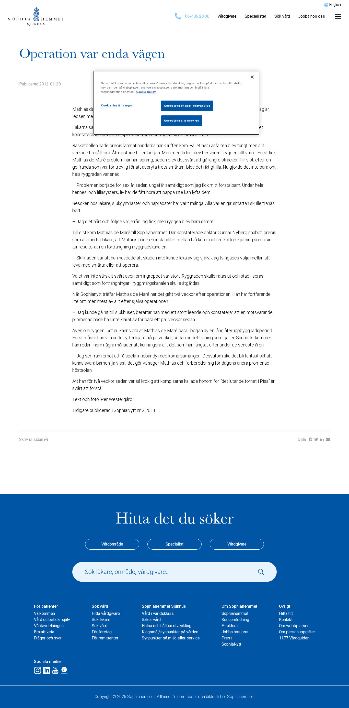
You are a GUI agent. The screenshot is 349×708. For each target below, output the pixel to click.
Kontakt (286, 619)
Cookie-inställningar (116, 105)
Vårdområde (112, 544)
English (335, 5)
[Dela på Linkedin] (322, 439)
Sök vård (282, 16)
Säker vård (151, 619)
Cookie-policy (146, 92)
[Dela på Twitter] (316, 439)
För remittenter (105, 638)
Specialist (174, 544)
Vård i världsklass (158, 613)
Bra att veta (44, 631)
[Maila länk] (328, 439)
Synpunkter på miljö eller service (171, 638)
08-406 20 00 (197, 16)
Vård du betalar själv (52, 619)
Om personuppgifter (297, 631)
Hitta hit (286, 613)
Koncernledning (235, 619)
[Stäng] (252, 77)
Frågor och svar (48, 638)
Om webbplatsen (294, 625)
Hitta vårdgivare (106, 613)
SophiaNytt (231, 644)
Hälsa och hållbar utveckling (166, 625)
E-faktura (230, 625)
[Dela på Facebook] (311, 439)
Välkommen (44, 613)
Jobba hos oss (311, 16)
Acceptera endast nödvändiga (187, 105)
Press (227, 638)
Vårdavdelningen (49, 625)
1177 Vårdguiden (294, 638)
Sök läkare (101, 619)
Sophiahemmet (235, 613)
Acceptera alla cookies (181, 120)
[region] (176, 103)
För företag (102, 631)
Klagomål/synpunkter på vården (170, 631)
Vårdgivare (227, 16)
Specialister (255, 16)
